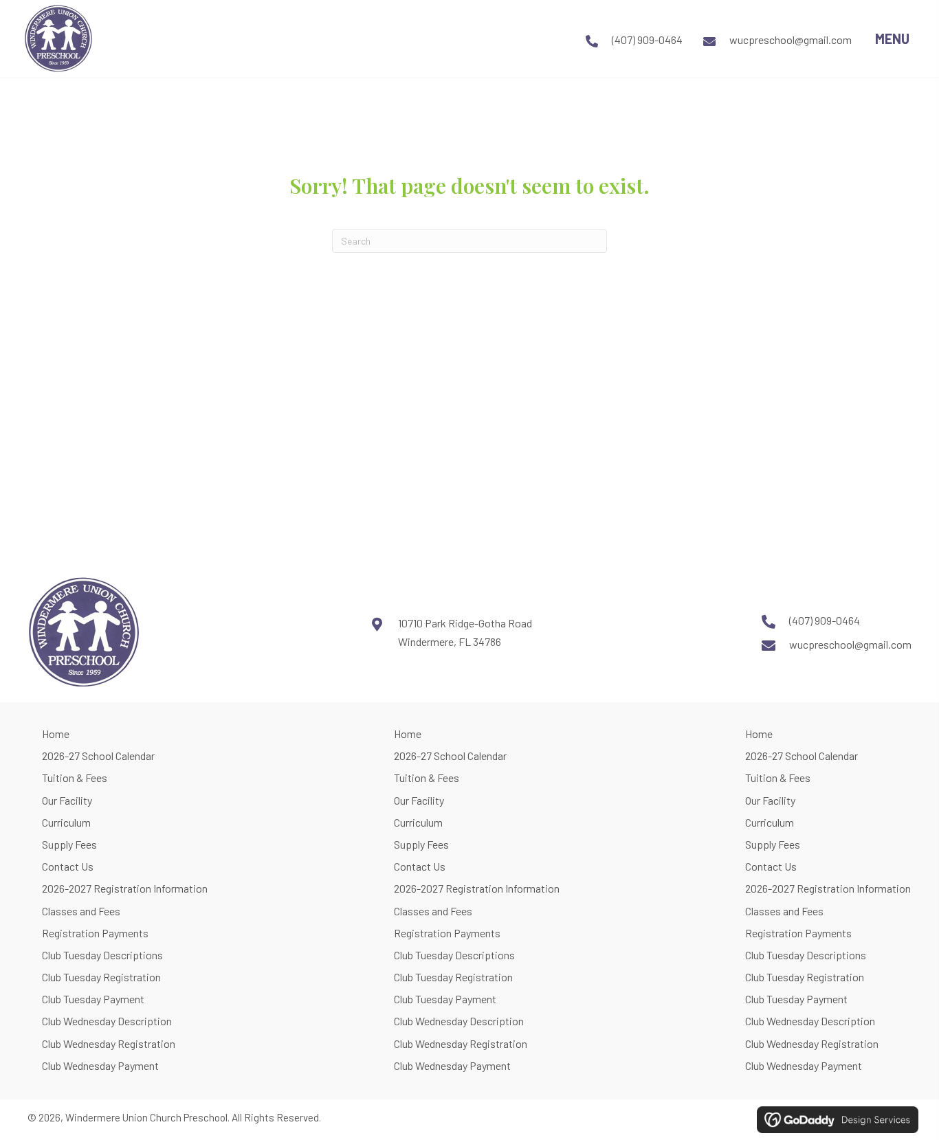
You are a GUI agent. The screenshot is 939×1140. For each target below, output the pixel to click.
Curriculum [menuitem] (66, 822)
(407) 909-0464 (647, 39)
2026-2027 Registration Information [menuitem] (125, 888)
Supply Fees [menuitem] (69, 844)
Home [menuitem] (55, 733)
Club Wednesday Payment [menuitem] (100, 1065)
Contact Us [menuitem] (67, 866)
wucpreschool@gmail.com (790, 39)
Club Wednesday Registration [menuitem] (108, 1043)
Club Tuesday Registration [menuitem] (101, 976)
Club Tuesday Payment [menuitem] (93, 998)
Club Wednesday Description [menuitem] (107, 1020)
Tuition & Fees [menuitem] (74, 777)
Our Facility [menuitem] (67, 800)
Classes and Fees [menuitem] (81, 910)
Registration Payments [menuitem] (95, 932)
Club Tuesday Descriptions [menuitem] (102, 954)
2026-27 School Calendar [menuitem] (98, 755)
